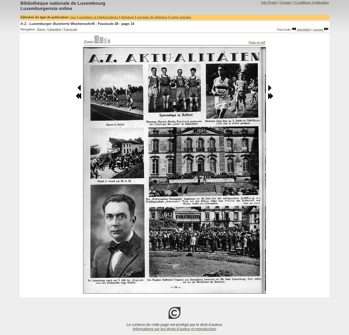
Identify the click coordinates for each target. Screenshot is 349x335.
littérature (127, 17)
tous (73, 17)
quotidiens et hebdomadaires (98, 17)
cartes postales (180, 17)
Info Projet (269, 3)
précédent (303, 29)
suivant (318, 29)
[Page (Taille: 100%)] (96, 42)
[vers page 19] (270, 98)
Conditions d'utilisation (312, 3)
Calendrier (54, 29)
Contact (286, 3)
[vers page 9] (78, 98)
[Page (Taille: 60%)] (105, 42)
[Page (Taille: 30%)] (109, 42)
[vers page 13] (79, 90)
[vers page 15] (270, 90)
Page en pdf (257, 42)
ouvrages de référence (152, 17)
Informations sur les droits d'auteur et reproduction (174, 329)
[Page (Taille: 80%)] (101, 42)
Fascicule (70, 29)
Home (41, 29)
